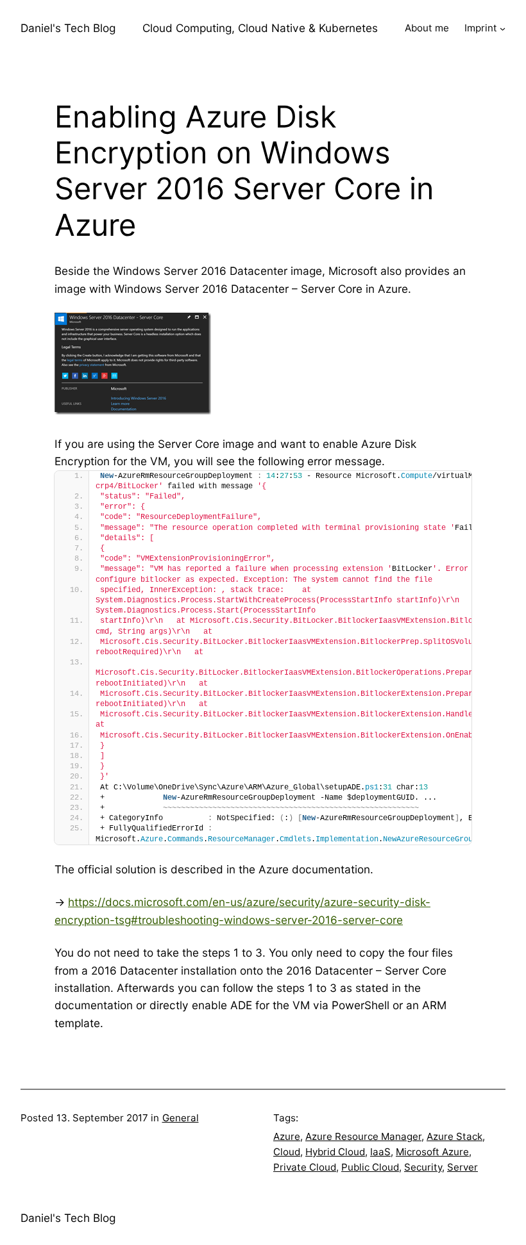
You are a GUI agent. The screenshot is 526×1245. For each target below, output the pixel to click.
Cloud (286, 1152)
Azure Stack (454, 1136)
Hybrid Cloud (335, 1152)
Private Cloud (304, 1167)
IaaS (380, 1152)
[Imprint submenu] (502, 28)
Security (423, 1167)
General (180, 1118)
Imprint (480, 28)
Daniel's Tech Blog (68, 28)
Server (462, 1167)
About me (427, 28)
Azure (286, 1136)
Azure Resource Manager (363, 1136)
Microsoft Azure (432, 1152)
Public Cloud (370, 1167)
